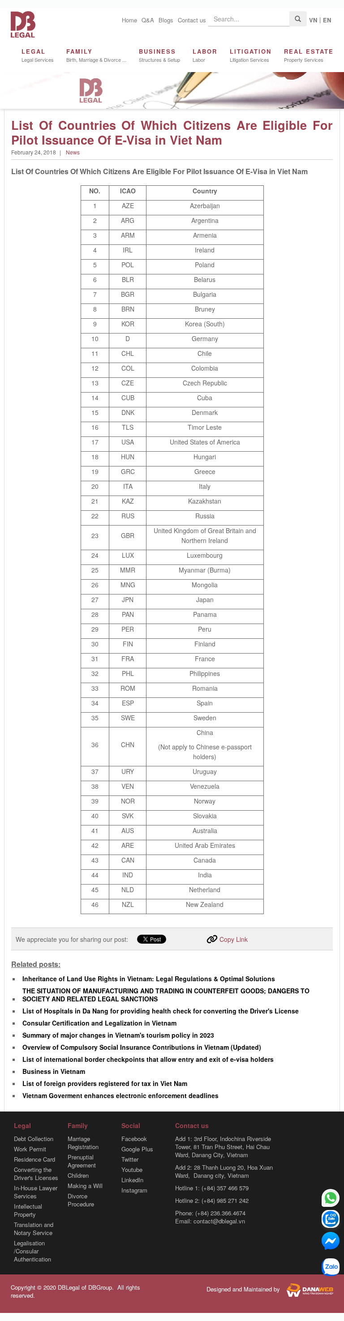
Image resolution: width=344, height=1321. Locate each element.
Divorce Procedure (81, 1200)
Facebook (134, 1139)
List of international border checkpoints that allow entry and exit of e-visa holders (148, 1059)
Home (129, 20)
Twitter (129, 1159)
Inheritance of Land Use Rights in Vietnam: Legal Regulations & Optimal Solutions (148, 978)
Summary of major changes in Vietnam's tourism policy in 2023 (118, 1034)
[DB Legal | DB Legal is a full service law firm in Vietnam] (23, 23)
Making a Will (85, 1186)
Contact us (192, 20)
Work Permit (30, 1149)
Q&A (148, 20)
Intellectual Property (28, 1210)
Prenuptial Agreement (82, 1161)
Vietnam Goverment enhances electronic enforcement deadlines (120, 1095)
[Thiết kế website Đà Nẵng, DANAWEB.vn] (307, 1289)
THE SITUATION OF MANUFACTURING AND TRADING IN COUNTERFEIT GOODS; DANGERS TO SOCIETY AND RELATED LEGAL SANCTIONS (166, 994)
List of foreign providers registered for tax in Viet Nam (104, 1083)
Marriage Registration (83, 1143)
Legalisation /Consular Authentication (32, 1251)
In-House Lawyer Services (35, 1192)
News (73, 152)
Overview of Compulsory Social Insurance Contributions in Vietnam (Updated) (141, 1047)
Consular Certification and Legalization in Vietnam (99, 1022)
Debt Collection (33, 1139)
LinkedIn (132, 1180)
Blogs (166, 20)
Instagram (134, 1190)
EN (327, 20)
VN (313, 20)
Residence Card (34, 1159)
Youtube (131, 1170)
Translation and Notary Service (33, 1229)
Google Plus (137, 1149)
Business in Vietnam (53, 1071)
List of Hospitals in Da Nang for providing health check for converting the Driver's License (160, 1010)
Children (78, 1175)
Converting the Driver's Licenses (36, 1174)
